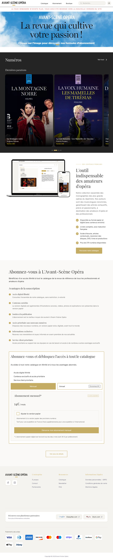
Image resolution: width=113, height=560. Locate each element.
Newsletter (62, 483)
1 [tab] (55, 44)
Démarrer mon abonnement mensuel (56, 430)
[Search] (81, 3)
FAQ (60, 487)
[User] (109, 3)
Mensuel (33, 386)
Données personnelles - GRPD (96, 480)
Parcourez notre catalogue (89, 251)
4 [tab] (60, 150)
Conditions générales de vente (96, 483)
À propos (35, 480)
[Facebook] (8, 482)
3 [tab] (57, 150)
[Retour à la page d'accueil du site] (14, 3)
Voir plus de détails (56, 454)
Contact (35, 483)
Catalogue (44, 3)
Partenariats (36, 487)
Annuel (79, 386)
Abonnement (57, 3)
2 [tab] (58, 44)
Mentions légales (91, 487)
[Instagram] (14, 482)
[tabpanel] (56, 29)
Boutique (69, 3)
